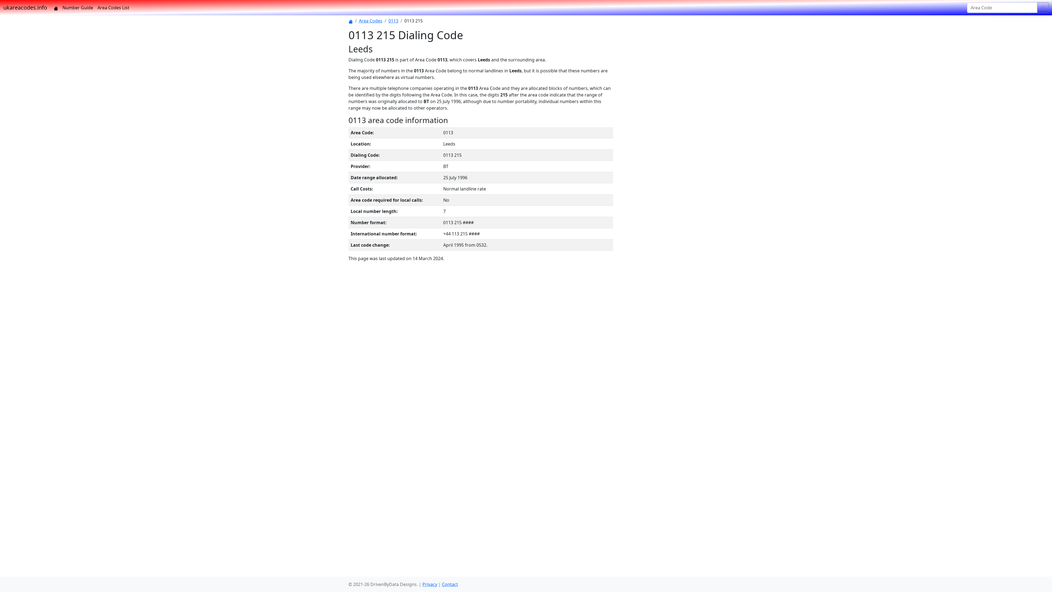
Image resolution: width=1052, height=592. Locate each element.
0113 (393, 21)
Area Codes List (113, 8)
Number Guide (77, 8)
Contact (450, 584)
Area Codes (370, 21)
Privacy (429, 584)
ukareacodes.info (25, 7)
